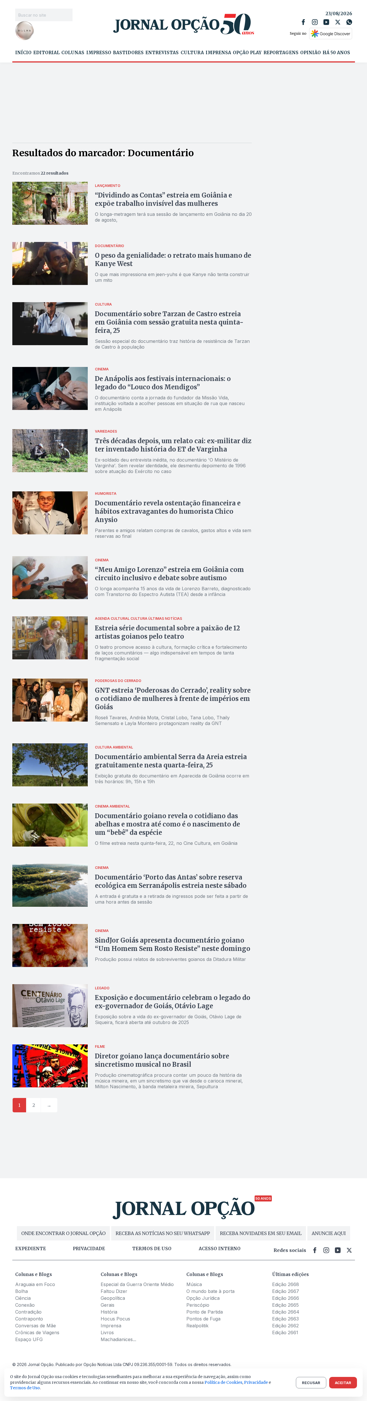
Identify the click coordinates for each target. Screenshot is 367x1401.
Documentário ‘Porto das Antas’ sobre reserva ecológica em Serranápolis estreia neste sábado (171, 881)
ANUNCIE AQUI (329, 1233)
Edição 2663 (285, 1319)
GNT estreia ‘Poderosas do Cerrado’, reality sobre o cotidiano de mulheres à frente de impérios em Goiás (173, 698)
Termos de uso (151, 1248)
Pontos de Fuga (203, 1319)
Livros (107, 1332)
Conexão (25, 1305)
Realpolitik (197, 1325)
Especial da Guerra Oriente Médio (137, 1284)
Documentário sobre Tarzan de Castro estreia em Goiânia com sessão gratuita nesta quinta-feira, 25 (169, 322)
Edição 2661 (285, 1332)
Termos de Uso (25, 1387)
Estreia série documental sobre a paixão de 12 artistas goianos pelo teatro (167, 632)
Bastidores (128, 52)
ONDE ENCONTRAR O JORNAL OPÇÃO (63, 1233)
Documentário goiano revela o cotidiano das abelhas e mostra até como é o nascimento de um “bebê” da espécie (167, 824)
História (109, 1312)
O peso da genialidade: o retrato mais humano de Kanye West (173, 259)
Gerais (107, 1305)
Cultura (192, 52)
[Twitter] (338, 22)
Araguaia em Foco (35, 1284)
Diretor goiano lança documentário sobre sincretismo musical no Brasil (162, 1060)
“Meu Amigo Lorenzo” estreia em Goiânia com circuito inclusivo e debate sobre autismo (169, 574)
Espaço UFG (29, 1339)
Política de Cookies (223, 1382)
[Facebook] (303, 22)
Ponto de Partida (204, 1312)
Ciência (23, 1298)
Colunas (72, 52)
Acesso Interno (220, 1248)
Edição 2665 (285, 1305)
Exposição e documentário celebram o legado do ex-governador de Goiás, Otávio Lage (172, 1002)
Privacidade (89, 1248)
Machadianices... (118, 1339)
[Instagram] (315, 22)
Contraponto (29, 1319)
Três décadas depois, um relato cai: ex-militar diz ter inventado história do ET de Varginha (173, 445)
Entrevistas (162, 52)
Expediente (30, 1248)
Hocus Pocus (115, 1319)
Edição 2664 (285, 1312)
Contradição (28, 1312)
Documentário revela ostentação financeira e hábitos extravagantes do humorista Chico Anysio (168, 511)
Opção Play (247, 52)
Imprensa (218, 52)
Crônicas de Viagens (37, 1332)
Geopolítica (113, 1298)
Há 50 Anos (336, 52)
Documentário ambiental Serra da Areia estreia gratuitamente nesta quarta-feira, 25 (171, 761)
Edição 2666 (285, 1298)
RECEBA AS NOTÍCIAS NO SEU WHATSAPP (163, 1233)
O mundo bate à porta (210, 1291)
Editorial (46, 52)
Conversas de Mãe (35, 1325)
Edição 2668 (285, 1284)
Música (194, 1284)
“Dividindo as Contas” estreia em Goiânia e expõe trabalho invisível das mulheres (163, 199)
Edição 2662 (285, 1325)
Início (23, 52)
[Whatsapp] (349, 22)
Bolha (21, 1291)
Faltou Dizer (114, 1291)
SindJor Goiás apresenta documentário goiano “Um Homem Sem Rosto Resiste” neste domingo (172, 944)
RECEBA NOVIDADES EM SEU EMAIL (261, 1233)
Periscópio (197, 1305)
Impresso (98, 52)
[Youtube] (326, 22)
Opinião (310, 52)
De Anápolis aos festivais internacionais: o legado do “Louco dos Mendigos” (163, 383)
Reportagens (280, 52)
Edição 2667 (285, 1291)
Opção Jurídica (203, 1298)
